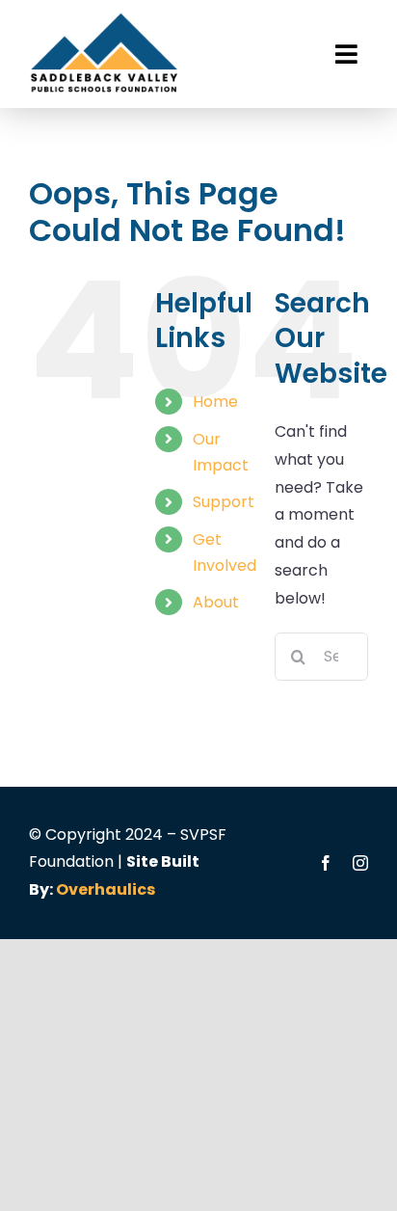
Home (215, 401)
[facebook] (325, 863)
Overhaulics (105, 889)
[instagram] (360, 863)
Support (223, 502)
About (216, 602)
